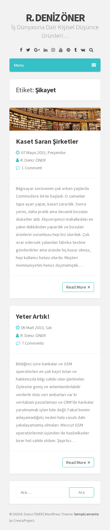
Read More (76, 287)
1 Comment (32, 167)
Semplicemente (86, 514)
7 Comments (33, 343)
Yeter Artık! (33, 316)
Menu (19, 65)
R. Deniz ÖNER (55, 17)
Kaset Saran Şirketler (47, 141)
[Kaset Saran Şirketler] (55, 119)
